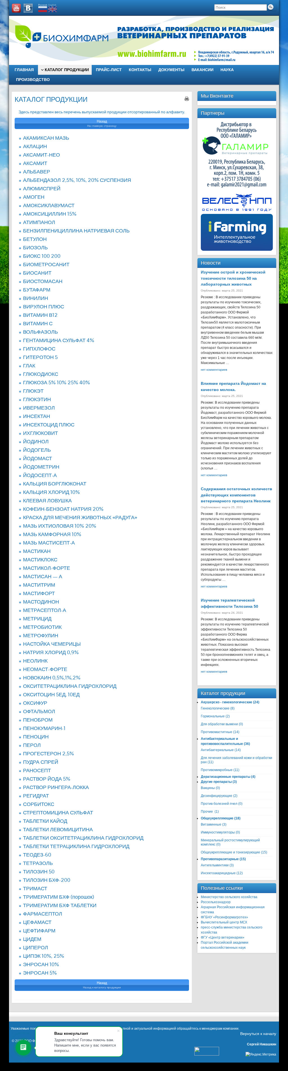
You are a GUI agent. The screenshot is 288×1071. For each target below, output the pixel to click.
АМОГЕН (33, 197)
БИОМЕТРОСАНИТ (46, 264)
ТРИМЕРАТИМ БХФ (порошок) (58, 897)
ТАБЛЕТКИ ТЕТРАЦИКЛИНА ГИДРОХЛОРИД (76, 846)
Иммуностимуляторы (218, 832)
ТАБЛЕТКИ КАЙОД (45, 821)
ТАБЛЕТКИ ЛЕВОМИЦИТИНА (58, 829)
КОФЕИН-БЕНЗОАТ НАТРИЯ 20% (63, 509)
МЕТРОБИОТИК (42, 627)
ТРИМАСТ (35, 888)
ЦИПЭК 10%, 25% (43, 956)
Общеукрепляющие (217, 818)
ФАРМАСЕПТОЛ (42, 913)
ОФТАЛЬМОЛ (39, 711)
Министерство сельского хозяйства (229, 897)
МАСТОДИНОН (41, 601)
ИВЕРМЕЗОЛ (39, 408)
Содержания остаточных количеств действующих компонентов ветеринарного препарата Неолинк (236, 495)
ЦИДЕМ (32, 939)
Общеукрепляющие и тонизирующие (230, 852)
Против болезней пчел (219, 804)
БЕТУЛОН (35, 239)
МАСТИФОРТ (39, 593)
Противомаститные (216, 732)
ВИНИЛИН (35, 298)
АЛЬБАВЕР (36, 171)
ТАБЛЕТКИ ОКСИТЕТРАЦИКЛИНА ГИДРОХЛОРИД (83, 838)
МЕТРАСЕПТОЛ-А (44, 610)
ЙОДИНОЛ (36, 441)
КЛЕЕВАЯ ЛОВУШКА (47, 500)
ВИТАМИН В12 (40, 315)
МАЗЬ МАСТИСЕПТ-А (49, 542)
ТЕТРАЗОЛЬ (38, 863)
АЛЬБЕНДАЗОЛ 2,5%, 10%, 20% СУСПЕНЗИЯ (77, 180)
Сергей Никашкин (261, 1044)
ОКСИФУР (35, 703)
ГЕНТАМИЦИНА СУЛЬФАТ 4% (58, 340)
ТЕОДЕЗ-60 (37, 854)
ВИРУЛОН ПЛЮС (43, 306)
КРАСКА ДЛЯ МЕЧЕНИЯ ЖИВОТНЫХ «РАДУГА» (80, 517)
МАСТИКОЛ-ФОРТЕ (46, 568)
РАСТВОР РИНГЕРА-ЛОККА (56, 787)
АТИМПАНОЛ (39, 222)
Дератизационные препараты (225, 777)
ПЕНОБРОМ (38, 720)
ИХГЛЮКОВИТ (40, 433)
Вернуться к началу (258, 1033)
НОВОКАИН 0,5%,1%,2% (51, 677)
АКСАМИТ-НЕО (41, 155)
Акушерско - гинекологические (226, 702)
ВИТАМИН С (38, 323)
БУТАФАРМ (36, 289)
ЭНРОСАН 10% (41, 964)
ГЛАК (29, 365)
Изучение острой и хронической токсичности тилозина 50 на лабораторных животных (233, 278)
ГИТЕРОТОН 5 (40, 357)
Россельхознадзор (216, 902)
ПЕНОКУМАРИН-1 (44, 728)
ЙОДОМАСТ (37, 458)
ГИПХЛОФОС (39, 348)
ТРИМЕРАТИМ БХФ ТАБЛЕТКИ (59, 905)
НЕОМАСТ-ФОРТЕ (45, 669)
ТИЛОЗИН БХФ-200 (46, 880)
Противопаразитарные (220, 859)
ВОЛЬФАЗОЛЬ (40, 332)
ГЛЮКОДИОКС (40, 374)
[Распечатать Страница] (186, 98)
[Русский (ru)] (42, 8)
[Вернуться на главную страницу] (144, 40)
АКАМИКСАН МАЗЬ (46, 138)
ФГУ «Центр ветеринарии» (222, 937)
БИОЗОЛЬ (35, 247)
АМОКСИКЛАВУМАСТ (49, 205)
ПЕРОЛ (32, 745)
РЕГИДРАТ (36, 795)
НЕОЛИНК (35, 660)
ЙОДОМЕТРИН (41, 467)
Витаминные (211, 824)
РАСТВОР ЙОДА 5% (46, 779)
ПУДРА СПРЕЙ (40, 762)
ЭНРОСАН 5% (40, 973)
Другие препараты (216, 782)
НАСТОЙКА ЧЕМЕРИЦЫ (52, 644)
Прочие (207, 812)
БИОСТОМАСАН (42, 281)
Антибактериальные (217, 750)
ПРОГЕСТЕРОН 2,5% (48, 753)
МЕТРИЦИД (37, 618)
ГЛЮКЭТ (33, 391)
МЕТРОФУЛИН (40, 635)
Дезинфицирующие (216, 796)
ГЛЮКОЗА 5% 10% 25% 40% (56, 382)
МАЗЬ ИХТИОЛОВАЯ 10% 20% (59, 526)
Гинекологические (215, 708)
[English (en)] (52, 8)
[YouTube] (16, 8)
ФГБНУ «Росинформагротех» (224, 917)
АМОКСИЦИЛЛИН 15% (49, 214)
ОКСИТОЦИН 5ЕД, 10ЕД (51, 694)
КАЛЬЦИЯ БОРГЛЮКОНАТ (54, 483)
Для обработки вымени (219, 724)
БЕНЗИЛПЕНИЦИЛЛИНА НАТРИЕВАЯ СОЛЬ (76, 230)
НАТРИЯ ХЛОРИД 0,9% (51, 652)
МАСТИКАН (37, 551)
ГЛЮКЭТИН (37, 399)
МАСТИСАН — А (42, 576)
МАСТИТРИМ (39, 585)
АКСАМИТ (35, 163)
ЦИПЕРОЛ (35, 947)
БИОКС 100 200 (41, 256)
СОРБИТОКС (38, 804)
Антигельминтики (215, 865)
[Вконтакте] (28, 8)
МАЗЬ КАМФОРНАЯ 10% (52, 534)
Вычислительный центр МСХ (224, 922)
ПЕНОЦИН (36, 736)
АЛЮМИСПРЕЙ (41, 188)
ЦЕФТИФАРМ (39, 930)
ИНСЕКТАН (36, 416)
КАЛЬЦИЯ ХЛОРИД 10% (51, 492)
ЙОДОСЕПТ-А (40, 475)
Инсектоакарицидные (218, 873)
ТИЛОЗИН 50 (39, 871)
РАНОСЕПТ (37, 770)
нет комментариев (214, 369)
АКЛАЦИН (35, 146)
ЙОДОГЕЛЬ (37, 450)
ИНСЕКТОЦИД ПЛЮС (49, 424)
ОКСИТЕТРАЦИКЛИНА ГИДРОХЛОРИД (69, 686)
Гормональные (213, 716)
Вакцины (208, 788)
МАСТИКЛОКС (40, 559)
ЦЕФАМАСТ (37, 922)
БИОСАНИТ (37, 273)
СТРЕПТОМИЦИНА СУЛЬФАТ (58, 812)
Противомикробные (217, 770)
